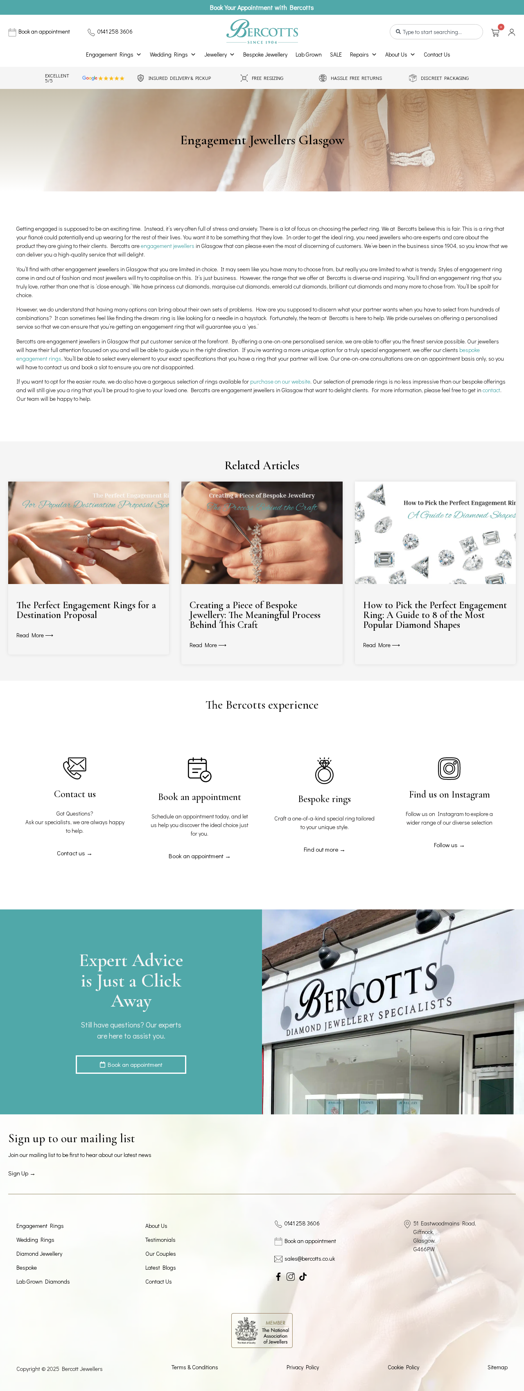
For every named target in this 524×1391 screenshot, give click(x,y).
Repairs (359, 54)
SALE (336, 54)
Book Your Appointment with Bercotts (262, 7)
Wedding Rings (169, 54)
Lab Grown (309, 54)
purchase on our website (280, 381)
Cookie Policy (403, 1367)
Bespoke (26, 1267)
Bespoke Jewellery (265, 54)
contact (491, 390)
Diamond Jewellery (39, 1253)
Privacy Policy (303, 1367)
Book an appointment (44, 31)
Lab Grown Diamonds (43, 1281)
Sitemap (498, 1367)
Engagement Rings (109, 54)
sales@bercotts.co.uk (310, 1258)
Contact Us (437, 54)
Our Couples (160, 1253)
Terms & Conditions (195, 1367)
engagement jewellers (167, 246)
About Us (396, 54)
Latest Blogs (160, 1267)
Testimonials (160, 1239)
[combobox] (436, 31)
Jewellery (215, 54)
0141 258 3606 (115, 31)
